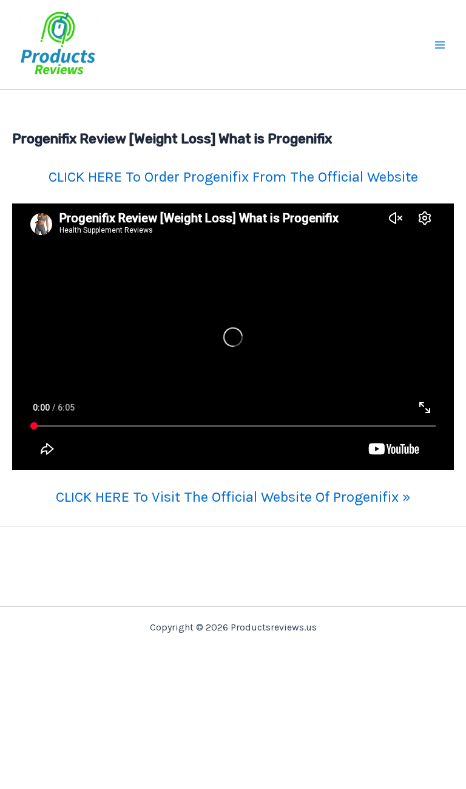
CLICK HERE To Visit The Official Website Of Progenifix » (233, 496)
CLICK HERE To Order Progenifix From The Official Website (233, 176)
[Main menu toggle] (440, 45)
